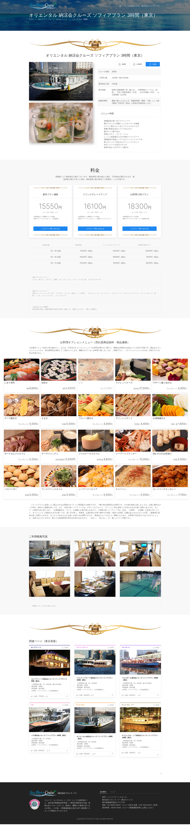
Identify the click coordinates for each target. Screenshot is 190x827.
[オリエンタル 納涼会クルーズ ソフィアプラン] (94, 720)
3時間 (154, 64)
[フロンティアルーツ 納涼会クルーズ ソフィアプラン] (94, 662)
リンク (113, 792)
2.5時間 (139, 64)
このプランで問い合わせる (50, 229)
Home (31, 19)
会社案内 (103, 792)
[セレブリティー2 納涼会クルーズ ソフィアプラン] (49, 663)
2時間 (124, 64)
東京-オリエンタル (44, 19)
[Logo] (43, 6)
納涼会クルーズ (61, 19)
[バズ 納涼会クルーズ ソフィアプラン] (49, 719)
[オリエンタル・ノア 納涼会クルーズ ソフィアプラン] (140, 719)
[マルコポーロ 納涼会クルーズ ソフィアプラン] (140, 662)
